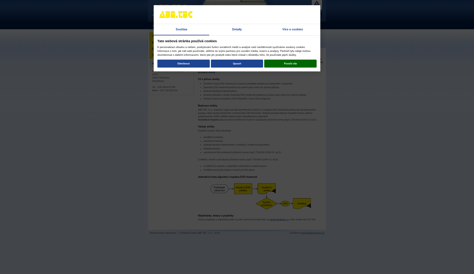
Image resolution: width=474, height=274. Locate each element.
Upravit (237, 63)
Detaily (237, 29)
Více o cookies (292, 29)
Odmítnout (183, 63)
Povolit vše (290, 63)
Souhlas (181, 29)
